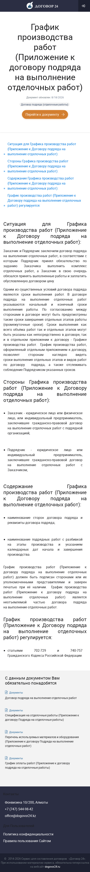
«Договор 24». (77, 858)
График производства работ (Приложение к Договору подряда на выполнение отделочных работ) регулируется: (44, 200)
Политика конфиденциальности (28, 834)
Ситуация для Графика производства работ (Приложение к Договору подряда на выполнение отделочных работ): (42, 149)
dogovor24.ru (52, 866)
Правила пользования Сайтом (27, 841)
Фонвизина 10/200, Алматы (26, 802)
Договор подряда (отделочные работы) (44, 104)
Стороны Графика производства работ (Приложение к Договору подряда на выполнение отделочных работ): (38, 166)
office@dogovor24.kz (20, 815)
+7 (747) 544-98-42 (19, 809)
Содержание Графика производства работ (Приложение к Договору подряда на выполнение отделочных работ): (41, 183)
